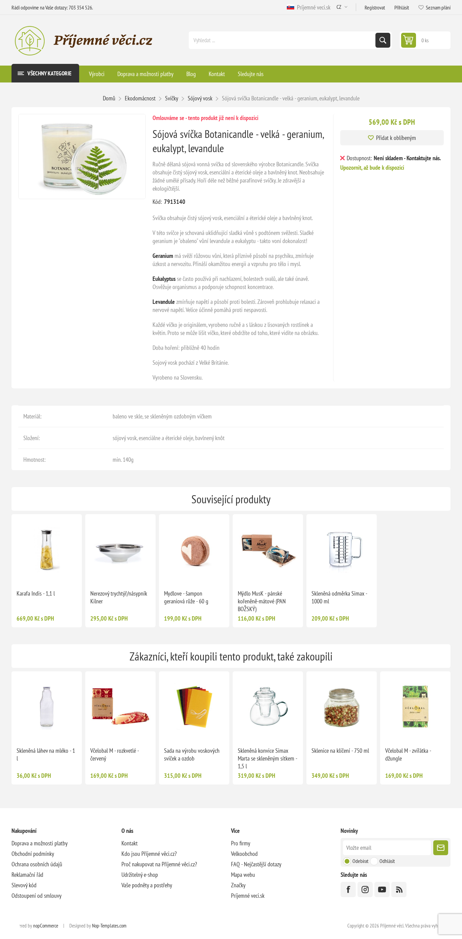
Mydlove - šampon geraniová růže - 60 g (186, 597)
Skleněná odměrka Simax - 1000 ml (339, 597)
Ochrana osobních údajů (36, 864)
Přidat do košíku (208, 573)
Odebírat (360, 861)
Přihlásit (401, 7)
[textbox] (282, 40)
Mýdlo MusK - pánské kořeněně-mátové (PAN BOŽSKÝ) (262, 601)
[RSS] (399, 889)
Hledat (382, 40)
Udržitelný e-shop (139, 874)
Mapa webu (243, 874)
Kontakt (129, 843)
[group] (46, 549)
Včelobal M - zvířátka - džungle (408, 754)
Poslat (440, 847)
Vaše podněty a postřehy (146, 885)
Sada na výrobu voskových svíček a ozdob (192, 754)
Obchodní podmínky (32, 854)
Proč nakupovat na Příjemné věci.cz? (159, 864)
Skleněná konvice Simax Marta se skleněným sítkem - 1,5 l (267, 758)
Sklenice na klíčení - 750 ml (340, 750)
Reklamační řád (27, 874)
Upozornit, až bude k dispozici (372, 167)
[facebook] (348, 889)
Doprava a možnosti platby (39, 843)
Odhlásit (387, 861)
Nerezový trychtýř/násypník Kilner (118, 597)
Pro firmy (240, 843)
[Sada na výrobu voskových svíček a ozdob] (194, 706)
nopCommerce (45, 925)
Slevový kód (24, 885)
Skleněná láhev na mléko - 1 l (46, 754)
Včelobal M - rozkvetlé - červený (114, 754)
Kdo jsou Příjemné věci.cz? (149, 854)
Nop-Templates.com (109, 925)
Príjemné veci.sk (312, 7)
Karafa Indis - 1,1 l (36, 593)
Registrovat (375, 7)
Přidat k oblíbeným (396, 138)
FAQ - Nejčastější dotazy (256, 864)
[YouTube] (382, 889)
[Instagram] (365, 889)
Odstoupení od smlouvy (36, 895)
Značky (238, 885)
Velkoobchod (244, 854)
